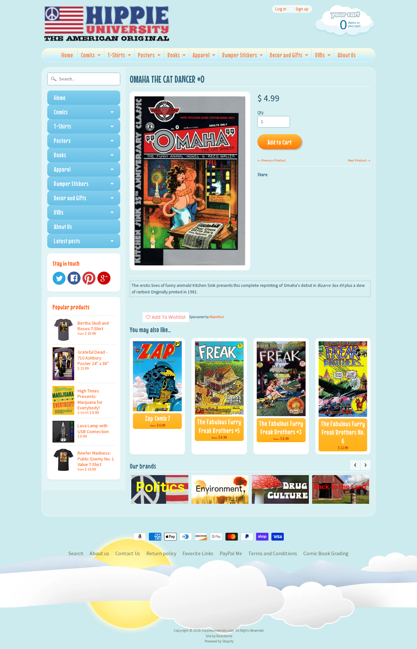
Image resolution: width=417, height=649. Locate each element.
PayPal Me (231, 553)
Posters (146, 55)
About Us (347, 55)
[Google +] (103, 278)
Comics (88, 55)
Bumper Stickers (239, 55)
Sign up (302, 9)
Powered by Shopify (219, 641)
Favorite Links (197, 553)
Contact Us (127, 553)
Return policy (161, 553)
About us (99, 553)
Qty (260, 112)
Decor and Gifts (286, 55)
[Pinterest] (88, 278)
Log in (280, 9)
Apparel (201, 55)
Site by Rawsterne (219, 636)
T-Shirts (116, 55)
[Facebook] (73, 278)
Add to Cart (279, 142)
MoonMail (216, 317)
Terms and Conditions (272, 553)
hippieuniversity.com (218, 630)
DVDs (320, 55)
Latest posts (67, 241)
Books (173, 55)
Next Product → (359, 160)
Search (75, 553)
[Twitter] (58, 278)
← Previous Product (271, 160)
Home (67, 55)
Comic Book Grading (326, 553)
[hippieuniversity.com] (107, 33)
